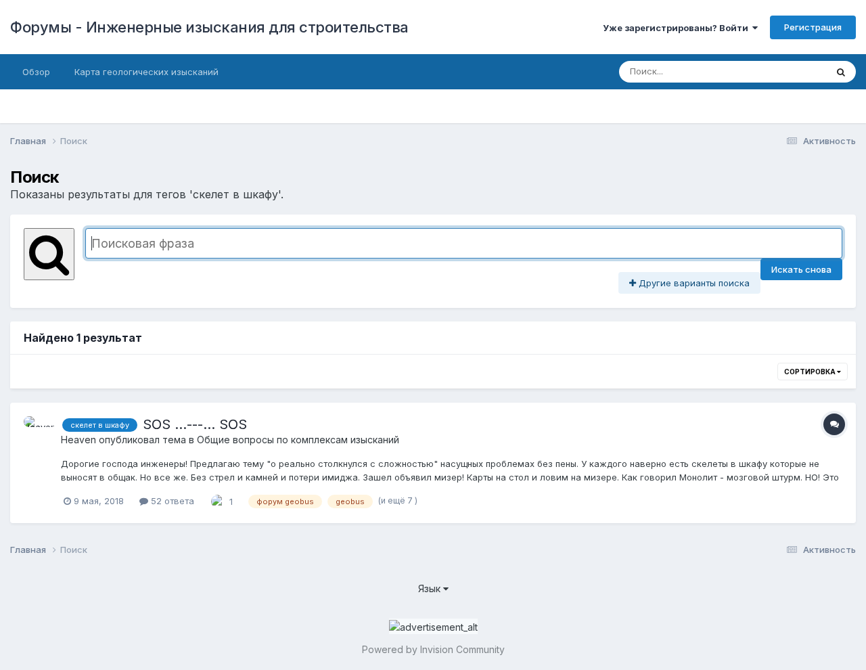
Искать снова (801, 269)
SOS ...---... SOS (195, 424)
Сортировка (810, 371)
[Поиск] (841, 72)
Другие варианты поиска (693, 282)
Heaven (78, 439)
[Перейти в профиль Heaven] (38, 431)
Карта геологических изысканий (146, 71)
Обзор (36, 71)
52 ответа (171, 500)
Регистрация (813, 27)
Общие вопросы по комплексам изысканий (298, 439)
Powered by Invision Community (433, 649)
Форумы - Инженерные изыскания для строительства (209, 27)
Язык (430, 588)
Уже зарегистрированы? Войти (677, 27)
